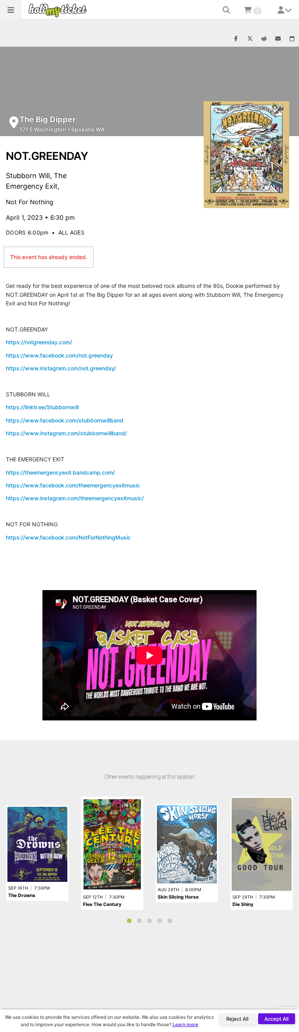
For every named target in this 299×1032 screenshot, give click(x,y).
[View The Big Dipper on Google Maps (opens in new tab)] (14, 122)
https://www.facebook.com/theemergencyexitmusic (73, 485)
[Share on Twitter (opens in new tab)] (250, 39)
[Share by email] (278, 39)
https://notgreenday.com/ (39, 342)
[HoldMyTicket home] (59, 10)
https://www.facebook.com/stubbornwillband (64, 420)
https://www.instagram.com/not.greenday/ (61, 368)
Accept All (276, 1019)
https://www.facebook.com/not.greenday (59, 355)
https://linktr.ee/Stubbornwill (42, 407)
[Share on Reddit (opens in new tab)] (264, 39)
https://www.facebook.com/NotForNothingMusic (68, 537)
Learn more (185, 1024)
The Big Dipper (47, 119)
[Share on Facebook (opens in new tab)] (236, 39)
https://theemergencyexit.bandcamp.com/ (60, 472)
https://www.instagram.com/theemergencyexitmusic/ (75, 498)
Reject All (237, 1019)
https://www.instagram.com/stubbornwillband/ (66, 433)
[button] (10, 9)
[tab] (129, 920)
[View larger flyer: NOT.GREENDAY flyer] (246, 154)
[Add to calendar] (292, 39)
